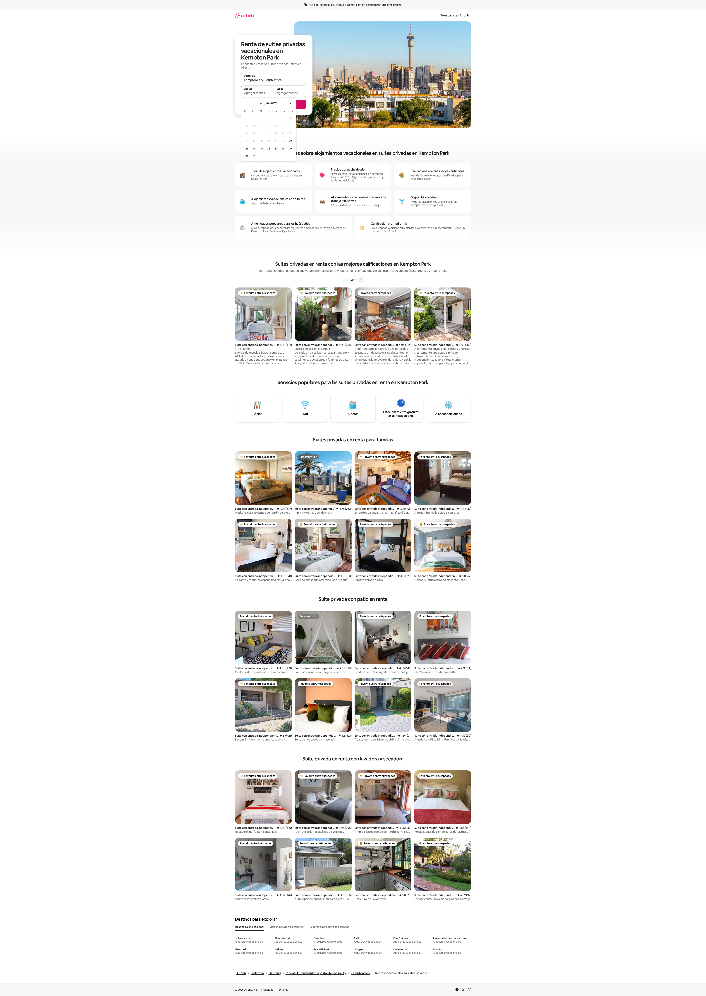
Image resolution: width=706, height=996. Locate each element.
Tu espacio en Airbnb (454, 15)
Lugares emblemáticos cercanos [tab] (329, 927)
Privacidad (267, 989)
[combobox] (273, 80)
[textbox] (257, 93)
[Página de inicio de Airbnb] (244, 15)
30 (247, 156)
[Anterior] (345, 280)
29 (290, 148)
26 (268, 148)
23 (246, 148)
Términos (282, 989)
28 (283, 148)
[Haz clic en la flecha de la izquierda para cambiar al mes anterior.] (247, 103)
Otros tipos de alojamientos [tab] (287, 927)
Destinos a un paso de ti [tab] (249, 927)
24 (254, 148)
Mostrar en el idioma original (385, 4)
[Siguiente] (361, 280)
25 (261, 148)
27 (275, 148)
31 (254, 156)
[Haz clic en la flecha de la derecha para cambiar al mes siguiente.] (290, 103)
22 (290, 141)
